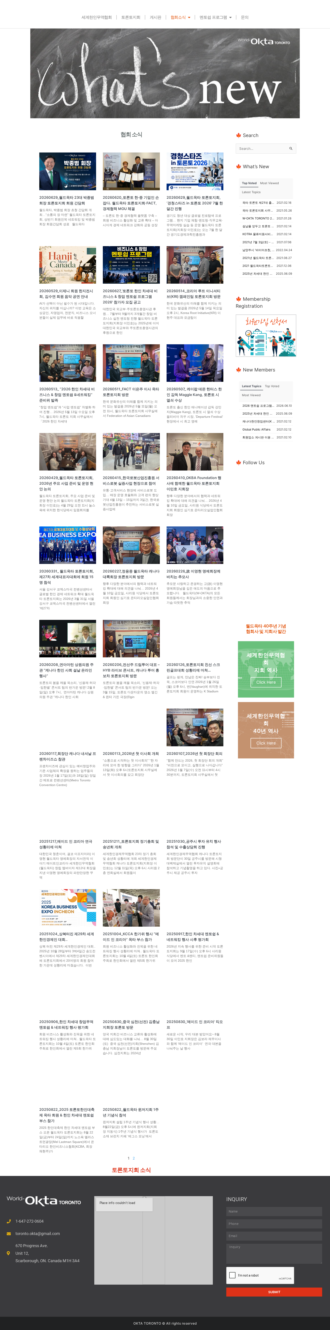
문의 (245, 17)
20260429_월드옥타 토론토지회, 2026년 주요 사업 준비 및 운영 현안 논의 (66, 483)
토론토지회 (130, 17)
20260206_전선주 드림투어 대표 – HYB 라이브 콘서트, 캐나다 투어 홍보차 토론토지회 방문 (131, 670)
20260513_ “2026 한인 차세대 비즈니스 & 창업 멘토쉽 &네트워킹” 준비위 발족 (67, 394)
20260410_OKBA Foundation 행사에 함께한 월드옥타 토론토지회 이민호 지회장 (194, 483)
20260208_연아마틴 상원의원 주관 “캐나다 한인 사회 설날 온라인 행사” (66, 670)
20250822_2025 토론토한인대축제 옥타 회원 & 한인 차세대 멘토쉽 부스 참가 (67, 1115)
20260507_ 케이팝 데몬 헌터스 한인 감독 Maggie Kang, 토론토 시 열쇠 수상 (194, 394)
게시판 (155, 17)
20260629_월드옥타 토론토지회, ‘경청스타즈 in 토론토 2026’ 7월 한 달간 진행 (195, 203)
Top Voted (249, 183)
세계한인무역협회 (96, 17)
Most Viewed (269, 183)
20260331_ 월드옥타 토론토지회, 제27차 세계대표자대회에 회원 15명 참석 (66, 577)
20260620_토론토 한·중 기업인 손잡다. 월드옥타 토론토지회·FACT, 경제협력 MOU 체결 (131, 203)
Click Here (266, 682)
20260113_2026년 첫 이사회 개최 (131, 753)
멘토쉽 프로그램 (213, 17)
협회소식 (178, 17)
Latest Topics (251, 192)
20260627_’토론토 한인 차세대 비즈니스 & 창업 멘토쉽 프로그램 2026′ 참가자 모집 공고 (130, 296)
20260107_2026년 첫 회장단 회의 (194, 753)
